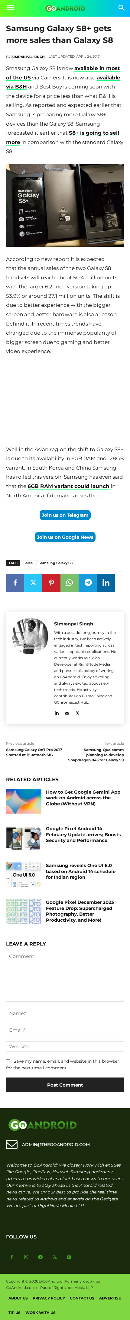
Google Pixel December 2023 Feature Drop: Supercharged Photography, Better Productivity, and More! (80, 911)
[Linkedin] (106, 583)
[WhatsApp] (69, 583)
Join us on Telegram (65, 515)
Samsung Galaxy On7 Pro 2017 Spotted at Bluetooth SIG (34, 752)
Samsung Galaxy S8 (56, 563)
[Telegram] (88, 583)
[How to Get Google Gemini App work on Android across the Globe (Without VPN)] (23, 801)
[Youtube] (69, 1257)
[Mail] (67, 712)
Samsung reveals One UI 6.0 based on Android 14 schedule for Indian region (80, 871)
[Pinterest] (51, 583)
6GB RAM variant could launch (68, 486)
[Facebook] (15, 583)
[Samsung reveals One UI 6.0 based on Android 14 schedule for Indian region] (23, 874)
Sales (28, 563)
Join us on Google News (65, 537)
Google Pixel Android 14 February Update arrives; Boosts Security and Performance (83, 834)
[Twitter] (33, 583)
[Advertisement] (65, 401)
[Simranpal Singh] (30, 667)
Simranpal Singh (28, 57)
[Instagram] (26, 1257)
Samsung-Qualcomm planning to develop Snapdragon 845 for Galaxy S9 (96, 754)
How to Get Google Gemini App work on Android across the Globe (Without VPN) (83, 798)
